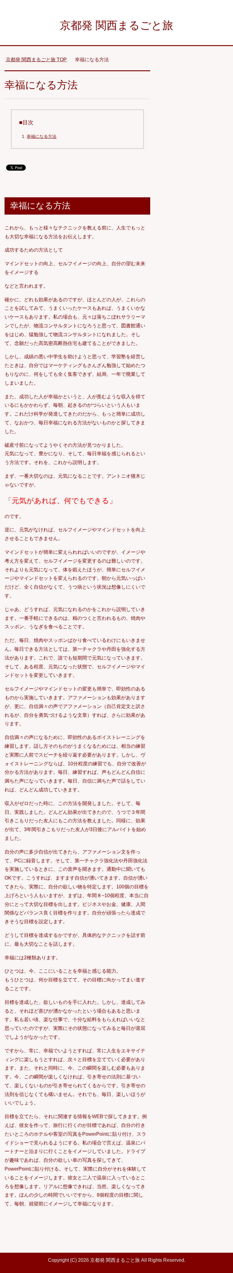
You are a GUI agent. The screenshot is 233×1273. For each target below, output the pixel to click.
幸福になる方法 (41, 136)
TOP (36, 59)
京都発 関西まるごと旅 (116, 25)
